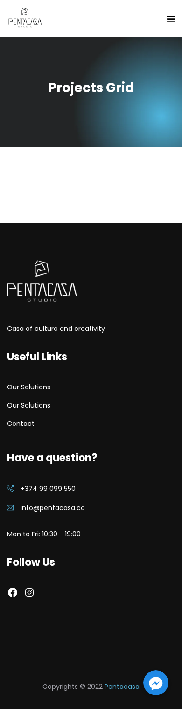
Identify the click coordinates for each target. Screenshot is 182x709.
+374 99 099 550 (48, 488)
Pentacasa (122, 686)
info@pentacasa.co (53, 507)
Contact (21, 423)
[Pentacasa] (24, 18)
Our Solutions (28, 387)
